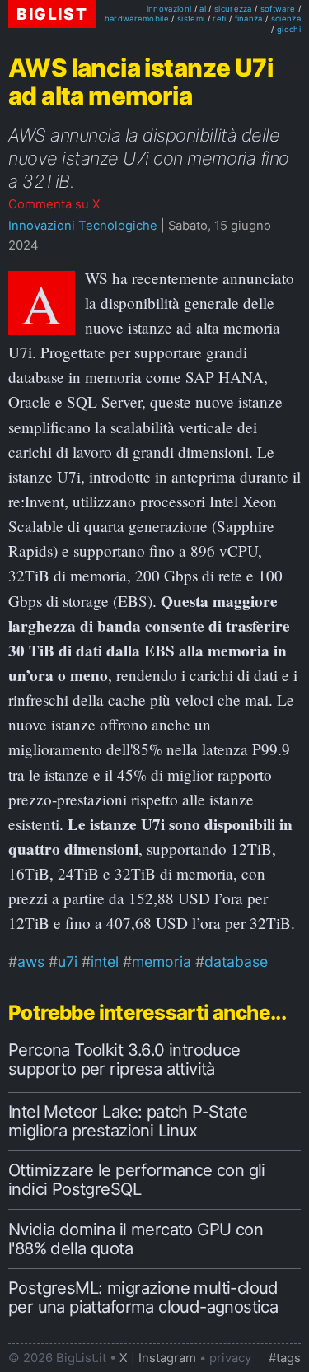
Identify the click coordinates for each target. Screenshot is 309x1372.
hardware (124, 18)
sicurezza (233, 8)
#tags (285, 1358)
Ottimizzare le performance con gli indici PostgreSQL (136, 1179)
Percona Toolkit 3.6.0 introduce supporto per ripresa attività (124, 1059)
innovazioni (169, 8)
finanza (249, 18)
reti (219, 18)
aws (30, 961)
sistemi (190, 18)
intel (105, 961)
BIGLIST (51, 14)
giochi (289, 29)
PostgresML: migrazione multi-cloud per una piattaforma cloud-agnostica (143, 1297)
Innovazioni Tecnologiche (82, 225)
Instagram (167, 1358)
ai (202, 8)
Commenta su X (54, 204)
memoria (161, 961)
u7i (67, 961)
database (236, 961)
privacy (230, 1358)
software (278, 8)
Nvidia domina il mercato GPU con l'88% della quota (135, 1238)
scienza (286, 18)
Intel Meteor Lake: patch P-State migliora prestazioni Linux (127, 1121)
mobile (156, 18)
